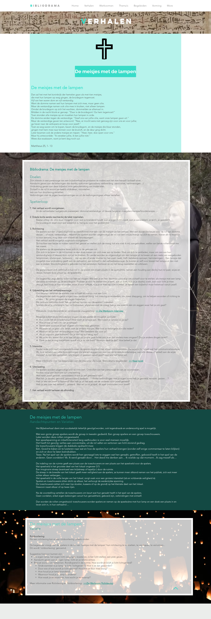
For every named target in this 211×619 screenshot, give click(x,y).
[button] (104, 49)
